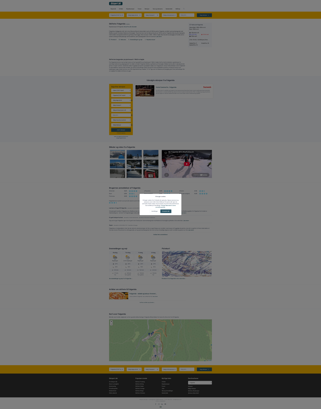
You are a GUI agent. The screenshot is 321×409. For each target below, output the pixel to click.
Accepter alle (165, 211)
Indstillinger (155, 211)
